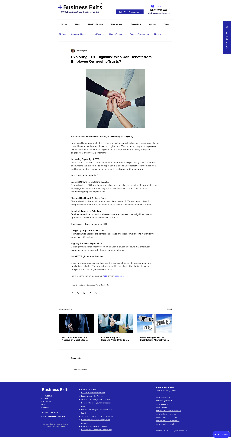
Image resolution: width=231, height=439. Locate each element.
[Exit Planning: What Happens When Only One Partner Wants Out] (115, 323)
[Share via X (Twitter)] (78, 293)
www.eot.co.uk (162, 404)
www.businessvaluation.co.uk (168, 411)
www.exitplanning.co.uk (166, 414)
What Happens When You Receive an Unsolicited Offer (74, 338)
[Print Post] (96, 293)
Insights (74, 285)
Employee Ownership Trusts (98, 285)
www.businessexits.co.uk (166, 417)
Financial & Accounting (139, 34)
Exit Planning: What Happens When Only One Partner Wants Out (114, 338)
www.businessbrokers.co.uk (167, 421)
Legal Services (98, 34)
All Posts (62, 34)
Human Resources (117, 34)
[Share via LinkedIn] (84, 293)
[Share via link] (90, 293)
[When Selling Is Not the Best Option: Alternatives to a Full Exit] (154, 323)
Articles (82, 285)
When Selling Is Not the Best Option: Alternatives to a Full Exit (154, 338)
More (156, 34)
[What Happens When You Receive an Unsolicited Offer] (76, 323)
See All (169, 309)
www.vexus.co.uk (163, 397)
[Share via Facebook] (72, 293)
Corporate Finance (79, 34)
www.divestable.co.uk (165, 424)
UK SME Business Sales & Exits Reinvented (80, 12)
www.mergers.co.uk (164, 401)
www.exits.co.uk (163, 407)
